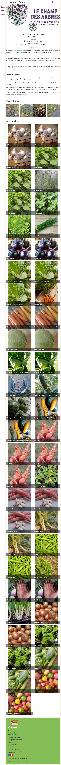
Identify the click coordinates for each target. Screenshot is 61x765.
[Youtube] (11, 755)
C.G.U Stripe (10, 740)
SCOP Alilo (26, 761)
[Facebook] (9, 755)
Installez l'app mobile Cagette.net (18, 758)
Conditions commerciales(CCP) (15, 739)
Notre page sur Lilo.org (13, 744)
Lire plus (34, 71)
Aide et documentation (14, 731)
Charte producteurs (12, 732)
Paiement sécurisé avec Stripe (15, 751)
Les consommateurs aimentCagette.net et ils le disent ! (14, 748)
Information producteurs (13, 734)
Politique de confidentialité (14, 737)
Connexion (56, 2)
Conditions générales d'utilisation (15, 736)
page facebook (34, 47)
